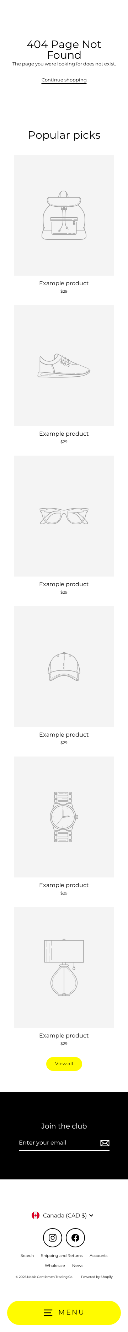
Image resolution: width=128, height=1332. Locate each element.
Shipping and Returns (61, 1255)
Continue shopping (64, 80)
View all (64, 1063)
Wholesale (55, 1265)
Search (27, 1255)
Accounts (98, 1255)
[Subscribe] (104, 1143)
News (77, 1265)
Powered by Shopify (97, 1277)
